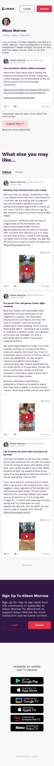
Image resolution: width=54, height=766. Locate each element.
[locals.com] (8, 9)
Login (27, 9)
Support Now (13, 123)
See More (27, 565)
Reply (47, 106)
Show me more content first (16, 129)
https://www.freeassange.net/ (18, 97)
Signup (44, 9)
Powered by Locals (27, 756)
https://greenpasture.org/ (16, 245)
